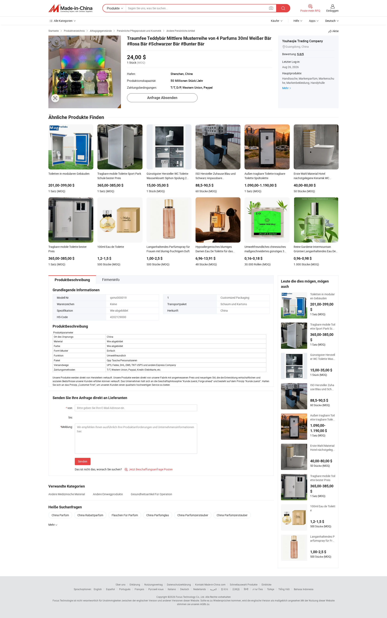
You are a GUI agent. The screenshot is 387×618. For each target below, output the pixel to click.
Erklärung (135, 584)
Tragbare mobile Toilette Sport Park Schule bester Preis (322, 327)
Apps (312, 21)
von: (69, 408)
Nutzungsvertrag (153, 584)
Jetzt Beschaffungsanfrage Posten (149, 469)
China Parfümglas (157, 515)
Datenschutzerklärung (179, 584)
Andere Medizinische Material (66, 494)
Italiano (172, 589)
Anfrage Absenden (162, 98)
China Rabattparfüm (90, 515)
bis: (71, 417)
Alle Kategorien (63, 21)
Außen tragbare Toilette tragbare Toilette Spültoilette (322, 417)
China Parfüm (60, 515)
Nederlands (199, 589)
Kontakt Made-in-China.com (210, 584)
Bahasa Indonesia (303, 589)
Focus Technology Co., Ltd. (190, 596)
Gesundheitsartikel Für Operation (151, 494)
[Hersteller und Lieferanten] (70, 8)
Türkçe (270, 589)
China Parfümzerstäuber (192, 515)
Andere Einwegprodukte (108, 494)
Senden (82, 461)
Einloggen (332, 11)
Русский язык (155, 589)
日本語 (236, 589)
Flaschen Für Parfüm (125, 515)
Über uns (120, 584)
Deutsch (184, 589)
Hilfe (296, 21)
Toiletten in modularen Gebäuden (322, 296)
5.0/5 (300, 54)
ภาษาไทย (258, 589)
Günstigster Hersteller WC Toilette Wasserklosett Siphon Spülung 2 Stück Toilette (322, 357)
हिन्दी (246, 589)
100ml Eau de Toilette (322, 508)
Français (139, 589)
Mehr (285, 88)
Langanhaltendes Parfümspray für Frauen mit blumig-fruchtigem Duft (322, 539)
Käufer (275, 21)
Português (124, 589)
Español (110, 589)
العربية (213, 589)
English (98, 589)
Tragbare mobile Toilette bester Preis (322, 478)
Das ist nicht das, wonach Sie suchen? (98, 469)
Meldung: (66, 427)
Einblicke (266, 584)
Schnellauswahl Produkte (243, 584)
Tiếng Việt (284, 589)
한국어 (224, 589)
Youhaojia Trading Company (302, 41)
